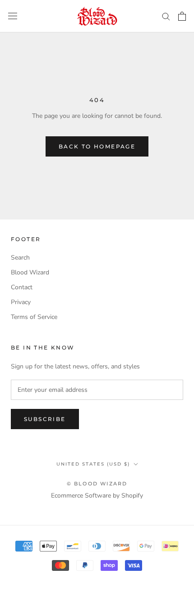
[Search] (166, 16)
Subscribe (45, 419)
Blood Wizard (30, 272)
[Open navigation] (12, 16)
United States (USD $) (93, 464)
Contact (21, 287)
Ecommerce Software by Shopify (97, 495)
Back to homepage (97, 146)
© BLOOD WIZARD (97, 483)
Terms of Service (34, 317)
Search (20, 257)
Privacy (21, 302)
